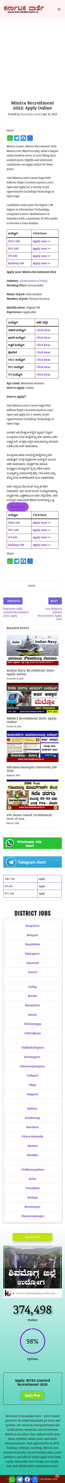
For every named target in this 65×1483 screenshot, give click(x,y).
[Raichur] (32, 1297)
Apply (42, 878)
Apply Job (32, 1236)
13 (38, 1293)
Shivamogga (32, 1024)
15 (44, 1293)
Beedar (32, 996)
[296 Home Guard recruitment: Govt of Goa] (32, 795)
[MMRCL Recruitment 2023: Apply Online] (32, 698)
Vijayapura (32, 953)
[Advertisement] (32, 52)
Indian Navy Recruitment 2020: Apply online (31, 672)
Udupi (32, 1085)
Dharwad (32, 963)
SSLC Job (10, 878)
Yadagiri (32, 1075)
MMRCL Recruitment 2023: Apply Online (32, 720)
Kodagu (33, 1197)
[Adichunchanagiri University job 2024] (32, 746)
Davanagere (32, 1057)
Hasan (32, 1014)
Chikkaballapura (32, 1047)
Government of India (33, 281)
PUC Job (9, 893)
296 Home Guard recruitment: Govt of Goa (29, 817)
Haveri (32, 972)
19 (55, 1293)
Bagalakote (32, 944)
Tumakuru (32, 1188)
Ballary (32, 1108)
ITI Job (8, 886)
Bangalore (33, 926)
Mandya (32, 1155)
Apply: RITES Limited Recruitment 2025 (32, 1382)
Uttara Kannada (32, 1136)
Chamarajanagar (32, 1216)
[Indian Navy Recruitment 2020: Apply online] (32, 650)
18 (53, 1293)
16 (47, 1293)
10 (30, 1293)
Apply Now (32, 1395)
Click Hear (43, 330)
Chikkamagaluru (32, 1169)
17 (50, 1293)
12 (35, 1293)
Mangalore (32, 1005)
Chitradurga (32, 1033)
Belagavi (32, 935)
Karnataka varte (30, 114)
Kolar (32, 1179)
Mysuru (33, 1146)
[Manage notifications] (57, 1475)
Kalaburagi (32, 1118)
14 (41, 1293)
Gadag (32, 986)
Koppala (32, 1094)
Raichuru (32, 1127)
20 (58, 1293)
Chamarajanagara (32, 1066)
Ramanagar (32, 1206)
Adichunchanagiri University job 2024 (32, 769)
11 (33, 1293)
